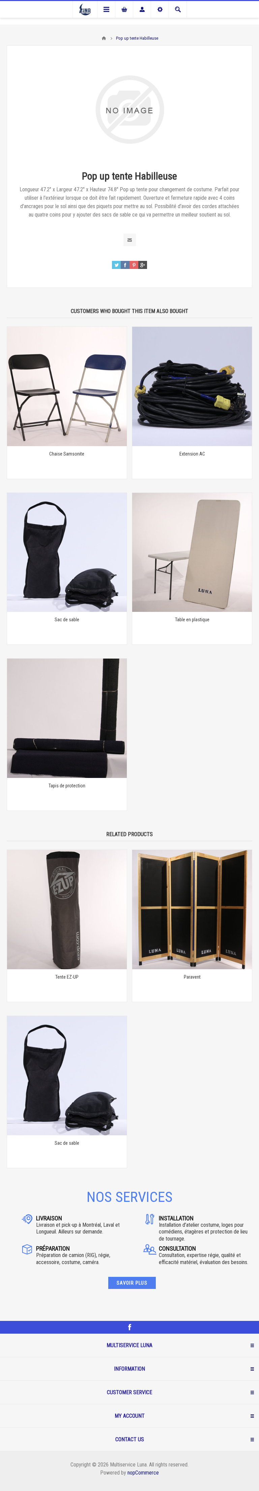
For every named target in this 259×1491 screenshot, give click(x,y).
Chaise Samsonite (66, 454)
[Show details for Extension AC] (192, 386)
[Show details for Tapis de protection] (67, 718)
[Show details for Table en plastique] (192, 552)
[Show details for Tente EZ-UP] (67, 909)
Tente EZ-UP (67, 977)
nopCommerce (143, 1472)
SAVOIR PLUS (132, 1283)
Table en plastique (192, 619)
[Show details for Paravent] (192, 909)
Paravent (192, 977)
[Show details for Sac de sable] (67, 552)
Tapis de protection (67, 785)
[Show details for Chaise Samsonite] (67, 386)
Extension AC (192, 454)
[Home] (103, 38)
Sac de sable (67, 619)
